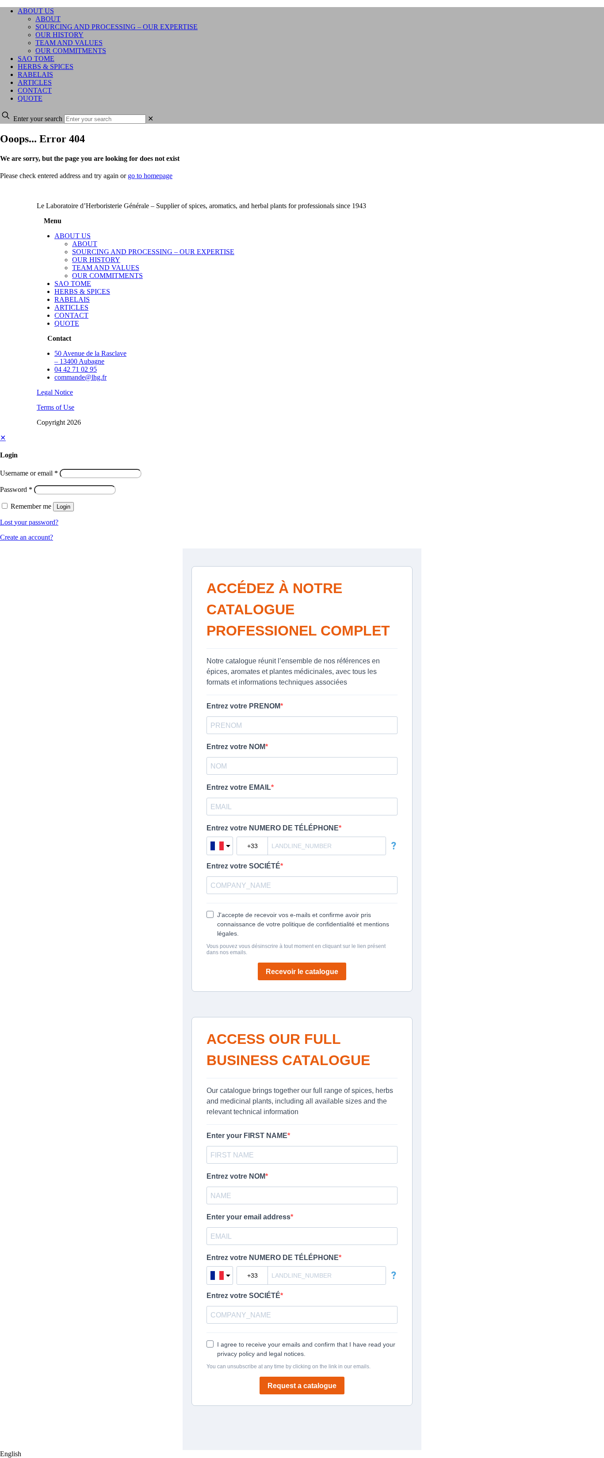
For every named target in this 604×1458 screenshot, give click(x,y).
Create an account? (26, 537)
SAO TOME (72, 283)
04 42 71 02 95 (75, 369)
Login (63, 506)
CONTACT (71, 315)
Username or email (29, 473)
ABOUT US (72, 236)
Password (16, 489)
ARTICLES (71, 307)
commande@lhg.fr (80, 377)
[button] (302, 1454)
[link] (150, 118)
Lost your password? (29, 522)
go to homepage (150, 175)
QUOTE (66, 323)
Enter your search (37, 118)
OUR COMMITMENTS (107, 275)
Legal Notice (55, 392)
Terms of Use (55, 407)
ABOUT (84, 243)
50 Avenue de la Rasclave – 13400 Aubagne (90, 357)
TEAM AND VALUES (105, 267)
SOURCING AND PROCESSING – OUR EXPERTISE (153, 251)
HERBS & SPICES (82, 291)
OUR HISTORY (96, 259)
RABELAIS (72, 299)
